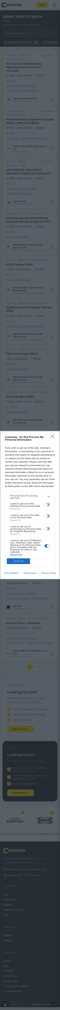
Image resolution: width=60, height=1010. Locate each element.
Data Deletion (11, 573)
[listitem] (30, 496)
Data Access (30, 573)
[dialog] (30, 505)
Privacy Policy (49, 573)
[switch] (47, 504)
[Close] (53, 437)
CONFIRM (19, 561)
